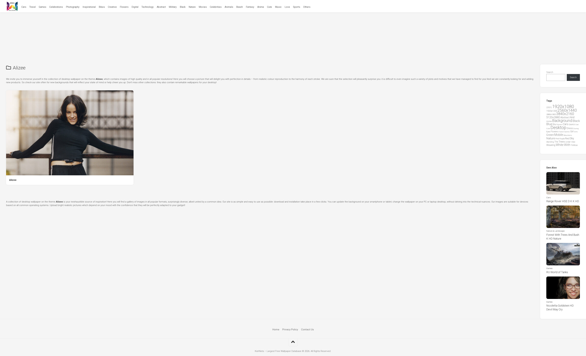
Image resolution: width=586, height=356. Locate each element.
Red (567, 138)
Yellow (574, 145)
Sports (296, 6)
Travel (32, 6)
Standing (550, 142)
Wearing (550, 145)
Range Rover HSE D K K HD (562, 201)
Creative (112, 6)
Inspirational (89, 6)
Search (549, 72)
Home (275, 329)
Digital (135, 6)
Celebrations (56, 6)
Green (550, 135)
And (572, 117)
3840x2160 (565, 114)
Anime (260, 6)
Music (278, 6)
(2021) (549, 107)
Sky (572, 138)
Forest (561, 132)
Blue (549, 124)
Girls (576, 132)
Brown (559, 124)
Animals (229, 6)
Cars (23, 6)
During (576, 128)
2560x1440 (567, 110)
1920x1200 (551, 111)
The (556, 142)
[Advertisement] (293, 35)
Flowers (124, 6)
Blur (555, 124)
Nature (192, 6)
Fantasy (250, 6)
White (560, 145)
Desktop (558, 127)
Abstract (161, 6)
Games (42, 6)
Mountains (568, 135)
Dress (570, 128)
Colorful (572, 124)
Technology (147, 6)
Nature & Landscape (555, 231)
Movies (203, 6)
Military (173, 6)
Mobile (558, 135)
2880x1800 (551, 114)
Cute (269, 6)
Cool (577, 125)
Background (562, 120)
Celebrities (216, 6)
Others (306, 6)
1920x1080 (563, 106)
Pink (557, 138)
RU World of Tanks (557, 272)
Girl (571, 131)
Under (568, 142)
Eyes (548, 131)
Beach (239, 6)
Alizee (12, 180)
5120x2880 (553, 117)
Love (287, 6)
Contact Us (307, 329)
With (567, 145)
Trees (562, 141)
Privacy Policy (290, 329)
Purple (562, 139)
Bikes (102, 6)
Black (183, 6)
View (573, 142)
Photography (73, 6)
